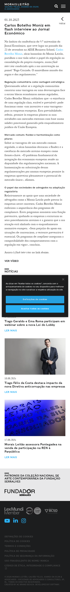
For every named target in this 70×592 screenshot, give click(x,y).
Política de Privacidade (19, 551)
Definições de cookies (18, 536)
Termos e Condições (17, 546)
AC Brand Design (25, 584)
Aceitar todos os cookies (35, 308)
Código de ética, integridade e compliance (32, 565)
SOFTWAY (54, 584)
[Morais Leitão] (22, 6)
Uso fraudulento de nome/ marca (26, 560)
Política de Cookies (17, 541)
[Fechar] (63, 279)
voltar (62, 23)
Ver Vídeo (11, 261)
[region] (35, 296)
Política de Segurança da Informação (29, 556)
